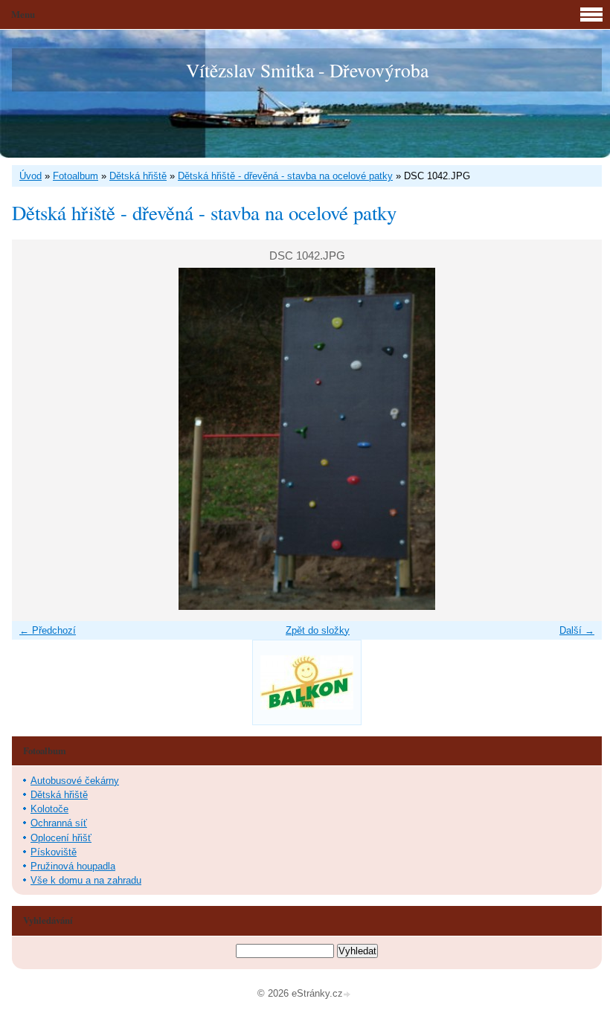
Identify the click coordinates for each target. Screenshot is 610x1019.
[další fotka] (577, 439)
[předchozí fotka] (36, 439)
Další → (576, 630)
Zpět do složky (318, 630)
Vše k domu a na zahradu (85, 880)
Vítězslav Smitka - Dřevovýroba (307, 70)
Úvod (30, 175)
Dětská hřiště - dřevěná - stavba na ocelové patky (285, 175)
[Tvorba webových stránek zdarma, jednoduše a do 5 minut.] (348, 994)
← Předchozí (47, 630)
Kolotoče (49, 808)
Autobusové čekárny (74, 780)
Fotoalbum (75, 175)
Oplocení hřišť (61, 837)
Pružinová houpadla (72, 866)
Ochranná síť (58, 823)
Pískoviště (53, 852)
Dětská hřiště (138, 175)
